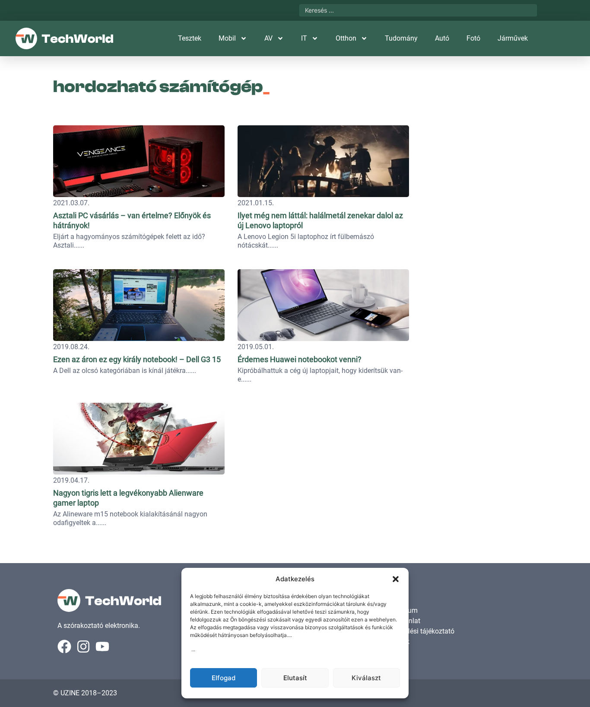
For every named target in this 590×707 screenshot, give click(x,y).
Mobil (227, 38)
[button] (395, 579)
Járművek (513, 38)
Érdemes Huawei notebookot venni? (300, 359)
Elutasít (295, 678)
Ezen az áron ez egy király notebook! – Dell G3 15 (137, 359)
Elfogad (223, 678)
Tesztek (189, 38)
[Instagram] (83, 646)
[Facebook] (64, 646)
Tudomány (401, 38)
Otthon (346, 38)
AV (268, 38)
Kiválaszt (366, 678)
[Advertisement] (477, 175)
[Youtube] (102, 646)
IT (304, 38)
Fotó (473, 38)
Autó (442, 38)
